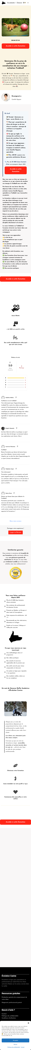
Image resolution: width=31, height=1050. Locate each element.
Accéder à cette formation (15, 46)
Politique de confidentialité (13, 1047)
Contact (22, 1047)
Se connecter (11, 2)
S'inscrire (19, 2)
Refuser (15, 1044)
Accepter (15, 1040)
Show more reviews (15, 521)
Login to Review (15, 532)
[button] (28, 1023)
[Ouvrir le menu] (28, 3)
